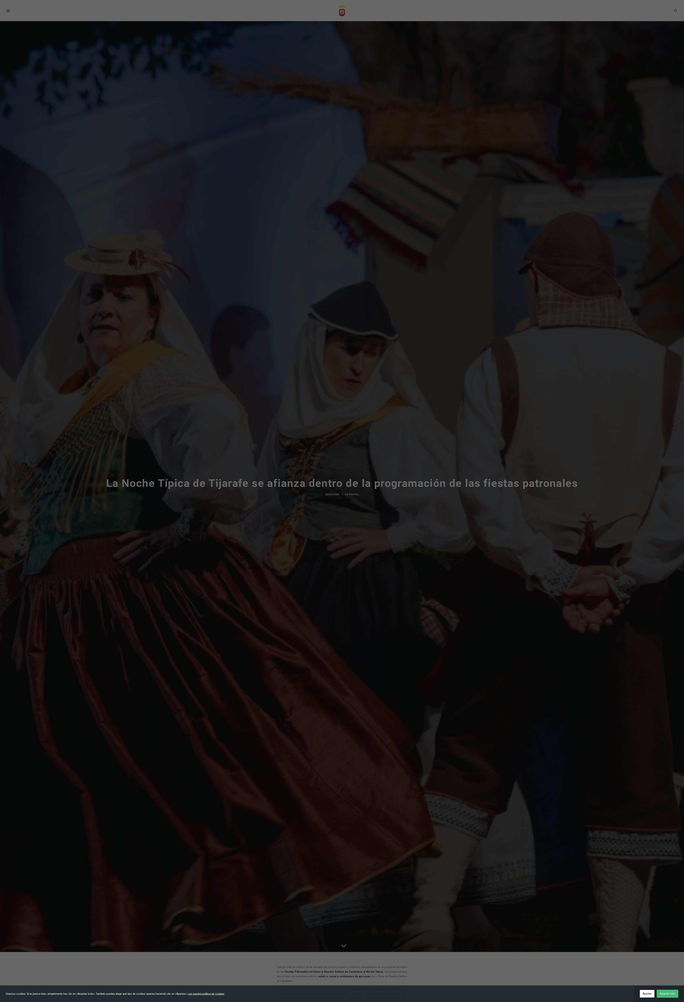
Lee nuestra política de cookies (206, 993)
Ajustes (647, 993)
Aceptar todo (667, 993)
